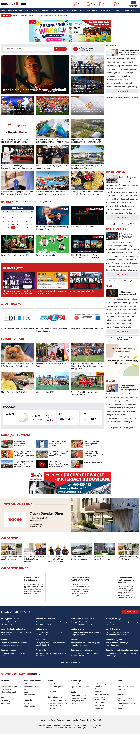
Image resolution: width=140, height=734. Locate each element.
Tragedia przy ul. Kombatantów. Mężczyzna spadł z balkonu (21, 443)
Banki (3, 622)
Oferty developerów (55, 706)
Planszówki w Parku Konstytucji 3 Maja (51, 365)
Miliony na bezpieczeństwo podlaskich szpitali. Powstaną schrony (120, 62)
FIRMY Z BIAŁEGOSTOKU (17, 612)
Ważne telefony (6, 689)
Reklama (74, 640)
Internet (4, 656)
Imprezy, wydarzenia (125, 684)
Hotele (26, 704)
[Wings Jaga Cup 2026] (52, 381)
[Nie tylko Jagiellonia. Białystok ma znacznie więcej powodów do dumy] (52, 180)
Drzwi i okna (52, 709)
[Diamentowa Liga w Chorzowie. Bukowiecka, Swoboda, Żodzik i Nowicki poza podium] (77, 454)
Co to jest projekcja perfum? (116, 415)
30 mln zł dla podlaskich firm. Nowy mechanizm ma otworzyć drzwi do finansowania (119, 253)
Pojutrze (28, 202)
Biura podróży (111, 622)
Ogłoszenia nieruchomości (57, 703)
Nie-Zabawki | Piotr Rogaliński (84, 227)
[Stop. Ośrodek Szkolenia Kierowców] (87, 317)
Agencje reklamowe (78, 643)
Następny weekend (46, 202)
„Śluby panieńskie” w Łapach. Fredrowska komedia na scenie (121, 185)
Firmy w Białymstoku (55, 684)
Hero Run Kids (62, 15)
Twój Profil (97, 720)
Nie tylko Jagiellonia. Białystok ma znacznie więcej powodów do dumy (52, 193)
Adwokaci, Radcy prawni (16, 622)
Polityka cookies (60, 725)
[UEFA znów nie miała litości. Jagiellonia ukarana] (77, 444)
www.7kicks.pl (35, 527)
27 (17, 228)
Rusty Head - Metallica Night (83, 291)
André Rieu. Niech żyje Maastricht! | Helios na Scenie (52, 228)
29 (27, 228)
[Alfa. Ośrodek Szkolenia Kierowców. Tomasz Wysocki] (52, 317)
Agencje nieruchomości (9, 632)
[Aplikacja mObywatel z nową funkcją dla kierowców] (42, 444)
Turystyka (125, 10)
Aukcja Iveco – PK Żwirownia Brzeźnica (79, 558)
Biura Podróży (29, 706)
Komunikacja (122, 4)
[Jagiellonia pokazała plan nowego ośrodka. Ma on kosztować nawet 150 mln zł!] (87, 128)
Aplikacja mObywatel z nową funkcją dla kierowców (58, 443)
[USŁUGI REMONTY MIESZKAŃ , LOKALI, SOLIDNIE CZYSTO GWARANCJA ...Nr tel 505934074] (58, 549)
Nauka (82, 10)
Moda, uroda (41, 640)
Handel (4, 640)
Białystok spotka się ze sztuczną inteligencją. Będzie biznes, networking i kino (121, 242)
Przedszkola (98, 692)
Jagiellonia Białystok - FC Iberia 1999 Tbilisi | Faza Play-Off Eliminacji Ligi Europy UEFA (87, 366)
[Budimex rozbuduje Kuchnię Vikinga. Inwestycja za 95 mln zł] (87, 154)
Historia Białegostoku (9, 692)
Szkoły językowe (77, 622)
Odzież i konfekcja (43, 645)
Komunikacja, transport (45, 619)
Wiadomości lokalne (32, 681)
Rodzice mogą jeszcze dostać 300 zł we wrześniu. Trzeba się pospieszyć (120, 267)
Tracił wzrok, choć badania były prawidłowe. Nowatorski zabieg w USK (122, 397)
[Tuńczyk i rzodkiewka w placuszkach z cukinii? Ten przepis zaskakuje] (87, 180)
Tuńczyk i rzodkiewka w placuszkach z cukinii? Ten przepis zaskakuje (87, 193)
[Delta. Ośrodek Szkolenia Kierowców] (17, 317)
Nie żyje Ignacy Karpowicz (115, 189)
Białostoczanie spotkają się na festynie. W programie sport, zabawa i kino (121, 203)
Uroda (132, 427)
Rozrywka (121, 681)
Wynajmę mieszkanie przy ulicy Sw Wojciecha (11, 558)
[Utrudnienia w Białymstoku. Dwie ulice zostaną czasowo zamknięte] (42, 464)
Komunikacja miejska (9, 684)
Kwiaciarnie (14, 643)
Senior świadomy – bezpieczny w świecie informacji (51, 292)
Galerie (38, 635)
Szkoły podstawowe (101, 694)
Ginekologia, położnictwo (126, 653)
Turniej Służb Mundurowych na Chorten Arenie (85, 393)
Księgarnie (5, 643)
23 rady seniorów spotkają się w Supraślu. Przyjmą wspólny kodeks (121, 59)
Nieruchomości (92, 10)
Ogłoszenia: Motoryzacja (80, 687)
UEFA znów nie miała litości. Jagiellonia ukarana (92, 443)
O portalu (42, 720)
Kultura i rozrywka (31, 687)
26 (13, 228)
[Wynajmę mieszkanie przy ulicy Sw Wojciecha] (11, 549)
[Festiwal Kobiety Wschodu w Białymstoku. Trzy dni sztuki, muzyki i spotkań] (52, 128)
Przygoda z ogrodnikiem (47, 255)
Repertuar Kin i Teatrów (126, 687)
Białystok (5, 681)
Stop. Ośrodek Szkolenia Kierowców (87, 329)
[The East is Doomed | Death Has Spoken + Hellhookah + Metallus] (19, 280)
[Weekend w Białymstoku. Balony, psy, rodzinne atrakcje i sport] (42, 454)
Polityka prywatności (44, 725)
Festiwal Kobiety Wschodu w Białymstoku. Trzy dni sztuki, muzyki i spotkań (52, 140)
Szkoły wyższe (99, 703)
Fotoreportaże (12, 338)
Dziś (17, 202)
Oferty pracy (5, 701)
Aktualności (112, 46)
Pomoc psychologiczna (126, 703)
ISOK (89, 720)
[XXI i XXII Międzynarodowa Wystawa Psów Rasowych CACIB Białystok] (17, 352)
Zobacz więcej (121, 91)
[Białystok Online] (13, 4)
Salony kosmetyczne (58, 643)
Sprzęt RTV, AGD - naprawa (81, 632)
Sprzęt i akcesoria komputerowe (13, 653)
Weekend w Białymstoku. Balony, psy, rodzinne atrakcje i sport (59, 454)
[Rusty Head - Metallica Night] (86, 280)
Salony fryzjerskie (42, 643)
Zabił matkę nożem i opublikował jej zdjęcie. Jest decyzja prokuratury (119, 73)
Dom (120, 427)
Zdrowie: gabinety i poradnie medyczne (122, 650)
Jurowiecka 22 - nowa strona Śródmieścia (102, 558)
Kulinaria (122, 429)
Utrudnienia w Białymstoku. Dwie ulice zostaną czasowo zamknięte (58, 464)
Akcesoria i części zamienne (46, 653)
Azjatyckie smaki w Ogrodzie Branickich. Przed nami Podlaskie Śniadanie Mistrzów (16, 167)
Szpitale (115, 643)
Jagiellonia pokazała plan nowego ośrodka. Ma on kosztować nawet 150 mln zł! (86, 140)
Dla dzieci (133, 224)
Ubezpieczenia (6, 624)
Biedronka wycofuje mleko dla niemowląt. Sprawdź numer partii (121, 69)
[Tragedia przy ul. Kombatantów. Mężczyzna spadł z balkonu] (7, 444)
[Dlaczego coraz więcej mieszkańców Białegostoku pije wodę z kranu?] (17, 180)
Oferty (126, 281)
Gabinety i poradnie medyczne (125, 699)
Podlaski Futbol (128, 338)
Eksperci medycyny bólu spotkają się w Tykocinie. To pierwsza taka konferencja (121, 422)
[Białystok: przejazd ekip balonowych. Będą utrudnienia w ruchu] (7, 464)
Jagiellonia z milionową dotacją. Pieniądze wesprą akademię (121, 299)
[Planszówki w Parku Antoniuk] (17, 381)
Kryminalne (119, 97)
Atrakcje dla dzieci (77, 656)
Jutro (22, 202)
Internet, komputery (9, 650)
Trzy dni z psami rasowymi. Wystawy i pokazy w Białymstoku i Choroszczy (120, 213)
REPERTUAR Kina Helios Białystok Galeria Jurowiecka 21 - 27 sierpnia (86, 256)
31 (3, 231)
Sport (61, 10)
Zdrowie (116, 10)
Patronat (60, 720)
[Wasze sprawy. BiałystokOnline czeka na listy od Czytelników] (17, 128)
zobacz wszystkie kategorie (70, 662)
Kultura (53, 10)
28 (22, 228)
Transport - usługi (42, 622)
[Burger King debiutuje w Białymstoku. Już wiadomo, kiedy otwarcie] (7, 454)
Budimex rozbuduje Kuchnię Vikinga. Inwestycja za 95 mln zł (87, 167)
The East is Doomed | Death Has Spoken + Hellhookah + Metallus (17, 292)
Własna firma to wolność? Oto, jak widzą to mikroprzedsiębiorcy (122, 263)
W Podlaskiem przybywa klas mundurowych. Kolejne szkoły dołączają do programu (122, 249)
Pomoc (82, 720)
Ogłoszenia (106, 4)
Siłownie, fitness (77, 653)
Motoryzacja (105, 10)
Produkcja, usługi (78, 629)
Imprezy (81, 4)
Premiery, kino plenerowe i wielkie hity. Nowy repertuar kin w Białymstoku (120, 210)
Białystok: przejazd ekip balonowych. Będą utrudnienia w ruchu (23, 464)
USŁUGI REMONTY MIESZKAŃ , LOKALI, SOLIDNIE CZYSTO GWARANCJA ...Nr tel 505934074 (55, 559)
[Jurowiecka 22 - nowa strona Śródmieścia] (104, 549)
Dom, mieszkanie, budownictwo (13, 629)
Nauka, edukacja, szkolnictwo (83, 619)
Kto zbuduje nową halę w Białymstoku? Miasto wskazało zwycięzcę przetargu (120, 76)
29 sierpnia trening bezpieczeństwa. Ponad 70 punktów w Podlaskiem (122, 66)
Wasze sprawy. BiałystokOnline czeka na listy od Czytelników (14, 140)
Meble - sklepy (25, 632)
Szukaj (61, 49)
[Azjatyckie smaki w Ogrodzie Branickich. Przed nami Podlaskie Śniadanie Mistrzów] (17, 154)
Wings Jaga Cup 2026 (45, 392)
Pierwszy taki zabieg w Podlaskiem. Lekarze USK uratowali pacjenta (122, 404)
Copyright (70, 725)
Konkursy (16, 15)
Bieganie (119, 339)
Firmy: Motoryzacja (78, 684)
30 (31, 228)
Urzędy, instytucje (113, 629)
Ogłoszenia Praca (14, 568)
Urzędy (108, 632)
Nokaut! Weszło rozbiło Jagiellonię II (93, 464)
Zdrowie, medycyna (114, 640)
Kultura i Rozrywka (116, 172)
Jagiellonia (119, 338)
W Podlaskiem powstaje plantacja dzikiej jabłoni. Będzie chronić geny (121, 408)
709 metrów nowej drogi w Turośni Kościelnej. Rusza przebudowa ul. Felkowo (121, 83)
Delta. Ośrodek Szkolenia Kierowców (17, 329)
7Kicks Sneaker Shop (46, 513)
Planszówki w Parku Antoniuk (14, 392)
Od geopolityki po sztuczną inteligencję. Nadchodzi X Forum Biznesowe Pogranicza (121, 270)
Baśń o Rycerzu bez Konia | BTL (15, 255)
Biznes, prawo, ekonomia (11, 619)
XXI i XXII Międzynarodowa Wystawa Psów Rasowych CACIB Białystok (17, 365)
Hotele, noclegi (123, 622)
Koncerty (118, 224)
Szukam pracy (6, 704)
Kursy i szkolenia (100, 705)
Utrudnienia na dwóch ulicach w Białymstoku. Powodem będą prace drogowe (119, 80)
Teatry (61, 632)
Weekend (35, 202)
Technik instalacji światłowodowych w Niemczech (126, 580)
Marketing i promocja (79, 645)
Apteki (108, 643)
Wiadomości (23, 10)
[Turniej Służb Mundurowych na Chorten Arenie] (87, 381)
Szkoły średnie (99, 697)
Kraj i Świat (134, 97)
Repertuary (125, 224)
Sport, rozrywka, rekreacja (81, 650)
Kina (37, 632)
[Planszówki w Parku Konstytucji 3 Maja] (52, 352)
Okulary (74, 704)
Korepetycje (98, 708)
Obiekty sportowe (91, 653)
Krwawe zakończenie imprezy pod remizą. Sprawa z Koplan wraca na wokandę (121, 87)
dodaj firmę (131, 612)
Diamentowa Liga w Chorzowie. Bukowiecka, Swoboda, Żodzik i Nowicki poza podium (93, 454)
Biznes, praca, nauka (116, 229)
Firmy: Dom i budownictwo (57, 700)
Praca (68, 10)
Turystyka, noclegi (113, 619)
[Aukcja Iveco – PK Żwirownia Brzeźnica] (81, 549)
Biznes (74, 10)
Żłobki (96, 689)
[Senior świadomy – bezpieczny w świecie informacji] (52, 280)
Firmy (93, 4)
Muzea (45, 635)
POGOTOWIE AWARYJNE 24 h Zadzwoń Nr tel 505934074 (34, 559)
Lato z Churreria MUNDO (29, 15)
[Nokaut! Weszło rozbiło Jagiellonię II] (77, 464)
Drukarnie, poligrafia (94, 643)
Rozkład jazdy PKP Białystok (11, 687)
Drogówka (127, 97)
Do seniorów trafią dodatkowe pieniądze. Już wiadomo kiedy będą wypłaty (121, 260)
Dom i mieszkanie (55, 697)
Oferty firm (52, 692)
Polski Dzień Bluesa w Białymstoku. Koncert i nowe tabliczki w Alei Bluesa (122, 196)
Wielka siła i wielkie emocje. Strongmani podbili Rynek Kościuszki (121, 313)
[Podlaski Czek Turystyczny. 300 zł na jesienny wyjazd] (52, 154)
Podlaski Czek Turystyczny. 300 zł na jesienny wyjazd (52, 167)
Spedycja (47, 624)
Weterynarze (81, 635)
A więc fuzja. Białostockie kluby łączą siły (121, 306)
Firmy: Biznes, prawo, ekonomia (55, 688)
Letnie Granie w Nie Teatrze (47, 15)
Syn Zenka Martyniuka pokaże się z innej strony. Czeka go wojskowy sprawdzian (121, 411)
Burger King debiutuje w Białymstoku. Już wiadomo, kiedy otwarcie (24, 454)
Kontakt (75, 720)
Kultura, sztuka (42, 629)
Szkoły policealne (100, 700)
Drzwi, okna (5, 635)
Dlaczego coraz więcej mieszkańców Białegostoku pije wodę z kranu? (17, 193)
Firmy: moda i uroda (78, 695)
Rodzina (115, 429)
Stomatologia (111, 653)
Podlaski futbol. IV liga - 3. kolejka (118, 327)
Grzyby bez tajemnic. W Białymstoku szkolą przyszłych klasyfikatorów (122, 394)
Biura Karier (117, 632)
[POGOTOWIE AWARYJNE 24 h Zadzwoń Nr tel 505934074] (35, 549)
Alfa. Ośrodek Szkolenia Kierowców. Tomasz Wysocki (52, 330)
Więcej (133, 10)
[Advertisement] (122, 134)
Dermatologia (111, 656)
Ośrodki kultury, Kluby (49, 632)
